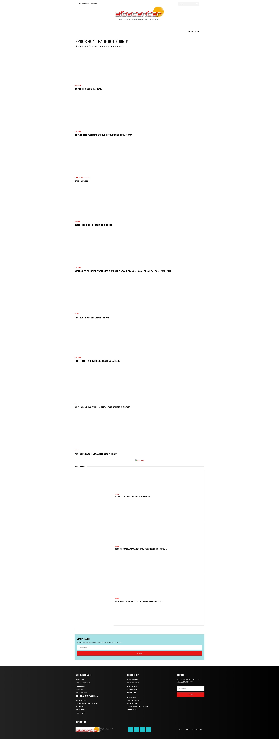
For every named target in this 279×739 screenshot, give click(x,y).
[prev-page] (76, 629)
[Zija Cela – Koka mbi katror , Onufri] (139, 301)
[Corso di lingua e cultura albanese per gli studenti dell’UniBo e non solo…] (94, 548)
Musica (77, 221)
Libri (117, 546)
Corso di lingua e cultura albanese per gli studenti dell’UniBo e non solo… (141, 549)
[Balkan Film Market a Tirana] (139, 73)
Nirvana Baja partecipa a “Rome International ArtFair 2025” (104, 135)
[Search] (197, 4)
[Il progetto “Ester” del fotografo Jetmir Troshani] (94, 495)
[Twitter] (142, 729)
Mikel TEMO (79, 689)
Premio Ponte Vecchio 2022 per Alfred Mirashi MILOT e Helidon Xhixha (138, 601)
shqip (77, 313)
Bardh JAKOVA (131, 686)
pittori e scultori (82, 177)
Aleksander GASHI (133, 680)
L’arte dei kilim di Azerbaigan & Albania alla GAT (98, 361)
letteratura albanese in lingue (86, 703)
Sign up (139, 653)
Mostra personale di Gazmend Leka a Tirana (96, 453)
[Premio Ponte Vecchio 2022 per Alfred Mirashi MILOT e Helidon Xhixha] (94, 600)
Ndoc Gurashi (80, 686)
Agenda (78, 85)
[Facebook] (130, 729)
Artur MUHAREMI (81, 692)
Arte (76, 403)
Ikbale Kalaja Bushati (83, 683)
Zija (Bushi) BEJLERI (133, 683)
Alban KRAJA (80, 706)
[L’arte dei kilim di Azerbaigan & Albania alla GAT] (139, 345)
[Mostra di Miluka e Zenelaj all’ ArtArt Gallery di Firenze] (139, 391)
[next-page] (79, 629)
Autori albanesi (81, 700)
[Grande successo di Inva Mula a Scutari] (139, 209)
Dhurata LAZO (132, 689)
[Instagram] (136, 729)
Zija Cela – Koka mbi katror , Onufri (92, 317)
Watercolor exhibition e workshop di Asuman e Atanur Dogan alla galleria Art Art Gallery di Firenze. (124, 271)
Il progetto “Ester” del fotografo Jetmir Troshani (132, 496)
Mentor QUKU (80, 713)
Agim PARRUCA (80, 710)
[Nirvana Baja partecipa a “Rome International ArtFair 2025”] (139, 119)
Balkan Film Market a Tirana (89, 89)
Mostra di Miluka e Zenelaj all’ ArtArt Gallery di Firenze (102, 407)
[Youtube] (148, 729)
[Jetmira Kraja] (139, 165)
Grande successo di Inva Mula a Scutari (94, 225)
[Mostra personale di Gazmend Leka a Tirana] (139, 437)
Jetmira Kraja (81, 181)
